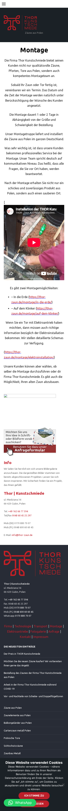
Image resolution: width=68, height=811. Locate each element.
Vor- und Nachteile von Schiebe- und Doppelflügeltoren (33, 696)
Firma (8, 626)
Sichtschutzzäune (13, 746)
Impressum (40, 636)
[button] (20, 802)
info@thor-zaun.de (22, 535)
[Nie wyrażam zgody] (63, 784)
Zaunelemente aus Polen (17, 715)
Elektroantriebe (17, 631)
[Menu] (4, 4)
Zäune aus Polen (13, 708)
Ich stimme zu (34, 795)
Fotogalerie (38, 631)
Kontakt (25, 636)
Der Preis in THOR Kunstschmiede (22, 654)
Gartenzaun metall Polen (17, 730)
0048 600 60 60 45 (23, 612)
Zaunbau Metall (12, 753)
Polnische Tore (12, 738)
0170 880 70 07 (22, 607)
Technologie (22, 626)
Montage (56, 626)
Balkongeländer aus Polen (18, 723)
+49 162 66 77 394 (18, 511)
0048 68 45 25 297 (22, 515)
